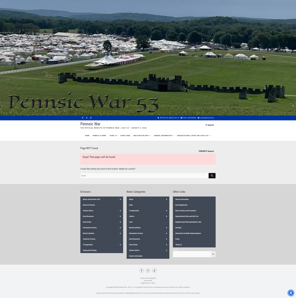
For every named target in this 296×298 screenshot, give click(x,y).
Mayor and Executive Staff (102, 199)
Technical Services (89, 239)
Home (87, 135)
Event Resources (102, 216)
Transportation (102, 244)
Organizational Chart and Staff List (193, 135)
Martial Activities (102, 233)
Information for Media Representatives (188, 233)
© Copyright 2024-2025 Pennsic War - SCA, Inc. (119, 287)
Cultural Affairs (102, 210)
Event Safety (102, 222)
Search (203, 151)
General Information (163, 135)
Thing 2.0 (113, 135)
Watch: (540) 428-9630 (189, 118)
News (131, 205)
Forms (177, 239)
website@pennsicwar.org (133, 293)
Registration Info (141, 135)
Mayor (148, 199)
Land (130, 222)
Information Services (102, 227)
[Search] (213, 254)
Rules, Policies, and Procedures (185, 211)
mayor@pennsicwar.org (207, 118)
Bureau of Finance (89, 205)
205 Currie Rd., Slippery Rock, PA (169, 118)
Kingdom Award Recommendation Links (188, 222)
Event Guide (125, 135)
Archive (148, 216)
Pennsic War (90, 124)
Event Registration (181, 205)
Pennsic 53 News (99, 135)
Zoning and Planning (89, 250)
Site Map (178, 228)
